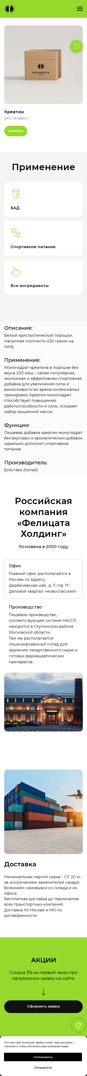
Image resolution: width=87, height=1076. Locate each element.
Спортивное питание (33, 247)
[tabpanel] (43, 702)
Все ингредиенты (30, 285)
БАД (15, 208)
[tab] (43, 578)
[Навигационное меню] (80, 9)
